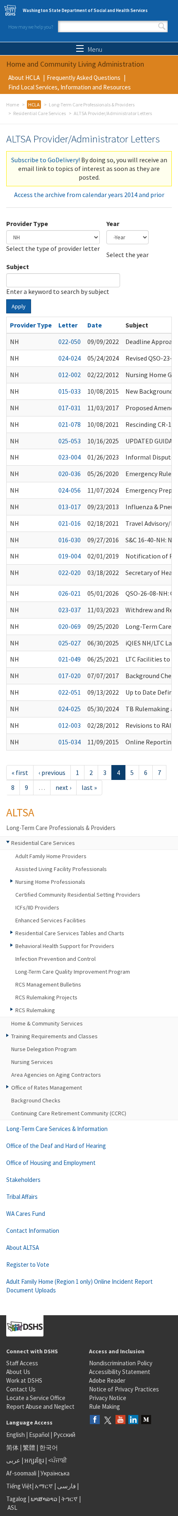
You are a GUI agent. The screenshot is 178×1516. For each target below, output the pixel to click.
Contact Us (21, 1389)
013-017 (69, 507)
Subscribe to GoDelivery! (45, 160)
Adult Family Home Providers (51, 856)
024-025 (69, 709)
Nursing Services (32, 1062)
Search (162, 26)
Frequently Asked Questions (83, 78)
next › (63, 787)
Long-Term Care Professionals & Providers (92, 104)
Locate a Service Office (35, 1398)
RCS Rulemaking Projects (46, 997)
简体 (12, 1447)
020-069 (69, 626)
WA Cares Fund (25, 1214)
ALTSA (20, 812)
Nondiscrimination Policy (120, 1363)
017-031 (69, 408)
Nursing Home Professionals (50, 882)
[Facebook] (95, 1420)
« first (20, 772)
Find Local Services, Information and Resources (69, 87)
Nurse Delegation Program (44, 1049)
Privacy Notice (107, 1398)
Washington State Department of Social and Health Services (85, 10)
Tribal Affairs (22, 1197)
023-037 (69, 610)
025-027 (69, 643)
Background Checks (35, 1100)
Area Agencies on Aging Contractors (56, 1074)
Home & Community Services (47, 1023)
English (16, 1435)
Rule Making (104, 1406)
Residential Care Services (39, 113)
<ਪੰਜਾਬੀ (57, 1460)
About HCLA (24, 78)
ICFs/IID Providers (37, 907)
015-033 (69, 391)
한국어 (48, 1447)
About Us (18, 1372)
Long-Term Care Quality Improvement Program (72, 971)
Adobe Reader (107, 1380)
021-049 (69, 659)
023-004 (69, 457)
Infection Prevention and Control (55, 959)
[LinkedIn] (133, 1420)
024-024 (69, 358)
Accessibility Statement (119, 1372)
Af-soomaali (21, 1473)
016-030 (69, 540)
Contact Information (32, 1230)
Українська (55, 1473)
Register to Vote (27, 1264)
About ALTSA (22, 1247)
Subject (17, 266)
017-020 (69, 675)
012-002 (69, 375)
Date (94, 325)
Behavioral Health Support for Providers (64, 946)
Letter (67, 325)
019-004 (69, 556)
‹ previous (51, 772)
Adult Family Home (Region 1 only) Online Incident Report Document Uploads (79, 1286)
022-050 (69, 341)
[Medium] (146, 1420)
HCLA (34, 104)
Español (39, 1435)
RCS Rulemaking (35, 1010)
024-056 (69, 490)
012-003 (69, 725)
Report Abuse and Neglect (40, 1406)
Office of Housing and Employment (51, 1163)
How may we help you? (30, 27)
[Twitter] (107, 1420)
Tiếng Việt (19, 1486)
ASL (12, 1507)
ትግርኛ (69, 1499)
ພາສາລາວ (44, 1499)
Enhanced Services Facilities (50, 920)
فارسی (66, 1486)
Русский (64, 1435)
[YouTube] (120, 1420)
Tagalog (16, 1499)
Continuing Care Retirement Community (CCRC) (68, 1113)
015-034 (69, 742)
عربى (13, 1460)
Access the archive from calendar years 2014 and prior (89, 194)
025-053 (69, 441)
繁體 (29, 1447)
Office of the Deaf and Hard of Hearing (56, 1146)
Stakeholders (23, 1180)
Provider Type (27, 223)
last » (89, 787)
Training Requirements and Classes (54, 1036)
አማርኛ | (45, 1486)
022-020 (69, 572)
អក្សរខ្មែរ (34, 1460)
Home (12, 104)
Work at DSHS (24, 1380)
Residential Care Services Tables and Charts (69, 933)
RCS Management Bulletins (48, 984)
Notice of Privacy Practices (124, 1389)
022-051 (69, 692)
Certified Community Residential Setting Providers (77, 894)
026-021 (69, 593)
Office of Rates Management (46, 1087)
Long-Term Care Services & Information (57, 1129)
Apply (19, 306)
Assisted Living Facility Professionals (61, 869)
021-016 (69, 523)
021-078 (69, 424)
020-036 (69, 473)
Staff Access (22, 1363)
